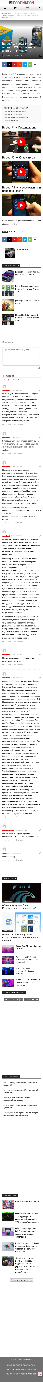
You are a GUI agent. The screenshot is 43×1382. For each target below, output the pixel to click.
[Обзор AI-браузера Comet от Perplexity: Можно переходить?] (21, 893)
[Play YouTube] (21, 142)
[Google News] (37, 999)
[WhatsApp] (30, 64)
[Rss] (6, 999)
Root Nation (6, 14)
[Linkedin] (18, 999)
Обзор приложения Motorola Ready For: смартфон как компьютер (28, 982)
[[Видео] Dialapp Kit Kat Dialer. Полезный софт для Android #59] (8, 290)
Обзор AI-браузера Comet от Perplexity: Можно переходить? (19, 906)
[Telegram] (24, 64)
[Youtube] (33, 999)
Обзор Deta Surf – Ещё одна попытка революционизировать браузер (20, 937)
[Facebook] (4, 64)
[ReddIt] (19, 64)
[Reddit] (21, 999)
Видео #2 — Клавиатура (15, 114)
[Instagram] (25, 999)
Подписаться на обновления (14, 992)
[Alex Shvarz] (10, 253)
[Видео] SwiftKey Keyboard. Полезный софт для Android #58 (27, 317)
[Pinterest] (14, 64)
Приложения (27, 14)
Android (12, 232)
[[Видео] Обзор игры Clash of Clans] (8, 305)
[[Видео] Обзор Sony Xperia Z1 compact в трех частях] (8, 276)
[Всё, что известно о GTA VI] (8, 1204)
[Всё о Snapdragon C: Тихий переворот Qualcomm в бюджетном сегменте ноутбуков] (8, 1246)
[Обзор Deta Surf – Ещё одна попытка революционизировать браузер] (21, 922)
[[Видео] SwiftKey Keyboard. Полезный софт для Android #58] (8, 319)
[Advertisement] (21, 1038)
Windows (25, 232)
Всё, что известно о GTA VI (27, 1201)
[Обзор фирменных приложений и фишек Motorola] (8, 971)
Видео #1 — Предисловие (16, 111)
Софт (17, 14)
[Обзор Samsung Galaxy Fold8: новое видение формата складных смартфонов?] (8, 1231)
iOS (18, 232)
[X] (9, 64)
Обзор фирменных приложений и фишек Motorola (25, 971)
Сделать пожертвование (21, 1280)
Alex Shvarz (22, 249)
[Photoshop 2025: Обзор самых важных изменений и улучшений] (8, 960)
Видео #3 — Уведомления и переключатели (16, 118)
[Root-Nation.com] (21, 2)
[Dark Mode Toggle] (40, 1374)
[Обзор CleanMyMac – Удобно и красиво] (8, 949)
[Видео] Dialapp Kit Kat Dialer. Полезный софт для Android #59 (27, 289)
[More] (35, 64)
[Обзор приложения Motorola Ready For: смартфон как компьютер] (8, 983)
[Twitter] (10, 999)
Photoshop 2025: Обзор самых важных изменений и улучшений (27, 959)
